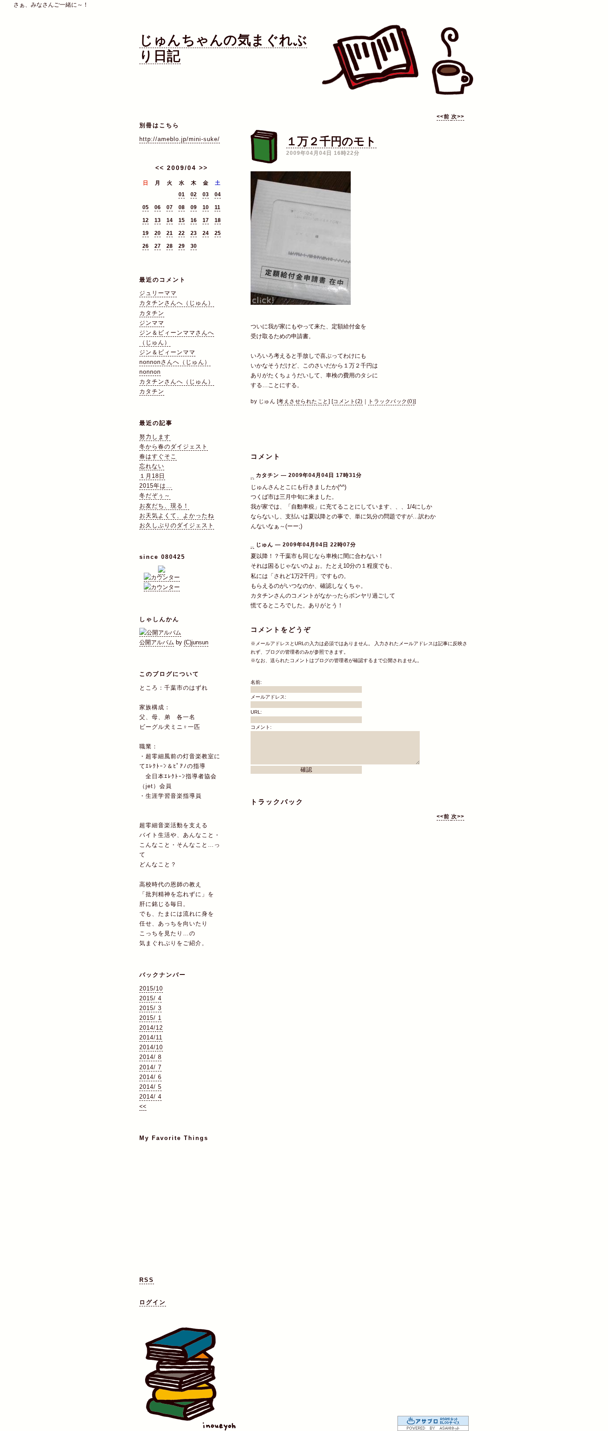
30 (194, 246)
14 (169, 220)
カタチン (151, 313)
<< (159, 167)
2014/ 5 (150, 1086)
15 (181, 220)
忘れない (151, 466)
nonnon (150, 371)
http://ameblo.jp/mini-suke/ (179, 139)
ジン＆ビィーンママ (167, 352)
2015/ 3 (150, 1008)
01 (181, 194)
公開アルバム (156, 642)
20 (157, 233)
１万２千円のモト (331, 141)
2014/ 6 (150, 1077)
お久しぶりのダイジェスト (176, 525)
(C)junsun (196, 642)
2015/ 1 (150, 1018)
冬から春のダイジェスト (173, 446)
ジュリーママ (158, 293)
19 (145, 233)
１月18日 (152, 476)
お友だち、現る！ (164, 505)
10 (206, 207)
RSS (146, 1280)
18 (218, 220)
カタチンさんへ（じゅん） (176, 302)
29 (181, 246)
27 (157, 246)
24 (206, 233)
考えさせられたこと (303, 401)
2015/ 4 (150, 998)
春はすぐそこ (158, 456)
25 (218, 233)
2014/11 (150, 1037)
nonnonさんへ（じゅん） (175, 362)
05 (145, 207)
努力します (154, 436)
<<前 (444, 116)
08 (181, 207)
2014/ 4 (150, 1096)
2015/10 (151, 988)
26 (145, 246)
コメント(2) (348, 401)
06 (157, 207)
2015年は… (155, 485)
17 (206, 220)
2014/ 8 (150, 1057)
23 (194, 233)
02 (194, 194)
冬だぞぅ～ (154, 495)
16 (194, 220)
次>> (457, 116)
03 (206, 194)
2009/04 (181, 167)
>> (203, 167)
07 (169, 207)
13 (157, 220)
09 (194, 207)
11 (217, 207)
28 (169, 246)
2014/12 (151, 1027)
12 (145, 220)
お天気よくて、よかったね (176, 515)
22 (181, 233)
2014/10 (151, 1047)
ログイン (152, 1302)
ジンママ (151, 322)
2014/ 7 (150, 1067)
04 (218, 194)
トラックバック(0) (391, 401)
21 (169, 233)
